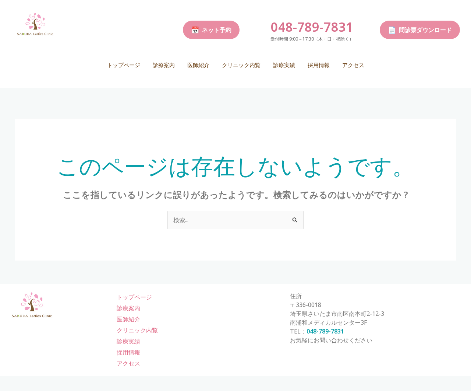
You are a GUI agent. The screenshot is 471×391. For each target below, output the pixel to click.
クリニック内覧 (241, 65)
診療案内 (164, 65)
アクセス (353, 65)
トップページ (123, 65)
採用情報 (319, 65)
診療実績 (284, 65)
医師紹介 (198, 65)
